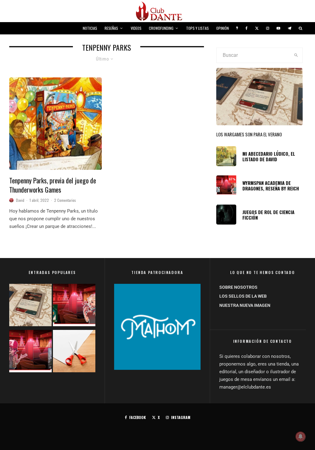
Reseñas (111, 28)
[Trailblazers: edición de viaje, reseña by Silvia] (74, 306)
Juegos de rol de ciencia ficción (268, 214)
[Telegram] (289, 28)
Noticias (90, 28)
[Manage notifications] (300, 436)
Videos (136, 28)
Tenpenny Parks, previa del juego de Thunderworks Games (52, 185)
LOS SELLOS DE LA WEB (243, 296)
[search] (295, 55)
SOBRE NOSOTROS (238, 287)
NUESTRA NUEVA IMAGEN (244, 305)
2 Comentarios (65, 200)
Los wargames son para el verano (249, 134)
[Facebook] (246, 28)
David (20, 200)
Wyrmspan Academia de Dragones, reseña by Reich (270, 185)
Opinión (222, 28)
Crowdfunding (161, 28)
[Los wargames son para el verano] (30, 306)
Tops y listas (197, 28)
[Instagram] (267, 28)
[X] (256, 28)
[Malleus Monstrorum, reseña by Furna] (30, 352)
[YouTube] (278, 28)
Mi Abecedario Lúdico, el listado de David (268, 156)
